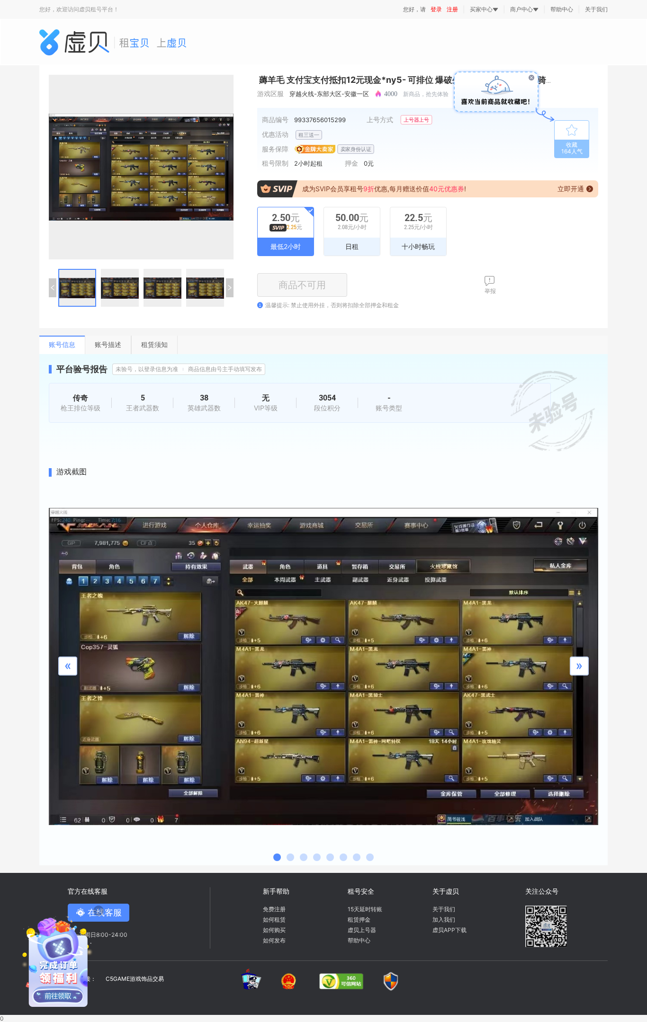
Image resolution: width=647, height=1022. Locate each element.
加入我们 (443, 919)
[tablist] (323, 345)
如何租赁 (274, 919)
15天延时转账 (365, 909)
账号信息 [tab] (62, 344)
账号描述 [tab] (108, 344)
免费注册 (274, 909)
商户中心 (521, 9)
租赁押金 (359, 919)
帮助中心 (561, 9)
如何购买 (274, 929)
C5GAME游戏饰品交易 (135, 978)
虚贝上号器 (362, 929)
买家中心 (481, 9)
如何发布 (274, 940)
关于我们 (596, 9)
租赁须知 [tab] (154, 344)
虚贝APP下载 (449, 929)
